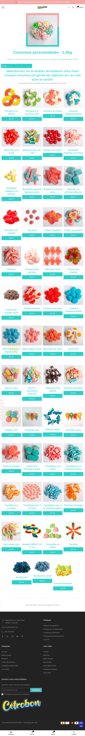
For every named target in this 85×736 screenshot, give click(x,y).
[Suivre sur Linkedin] (17, 636)
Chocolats (47, 673)
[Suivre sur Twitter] (7, 636)
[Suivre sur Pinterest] (22, 636)
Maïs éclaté (47, 662)
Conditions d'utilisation (51, 633)
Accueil (4, 652)
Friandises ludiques (50, 669)
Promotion (5, 669)
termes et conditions (22, 694)
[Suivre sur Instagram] (12, 636)
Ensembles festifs (49, 666)
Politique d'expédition (51, 626)
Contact (46, 640)
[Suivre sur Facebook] (2, 636)
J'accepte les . (17, 694)
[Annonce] (42, 2)
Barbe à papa (6, 655)
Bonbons (5, 659)
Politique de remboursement (53, 636)
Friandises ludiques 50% (10, 666)
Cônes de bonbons (8, 662)
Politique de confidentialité (53, 629)
